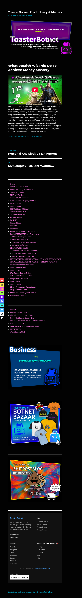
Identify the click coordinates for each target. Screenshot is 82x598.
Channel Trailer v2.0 (18, 215)
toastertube (12, 136)
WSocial (13, 561)
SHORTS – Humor (17, 192)
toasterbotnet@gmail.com (42, 568)
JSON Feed (41, 550)
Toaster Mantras (16, 284)
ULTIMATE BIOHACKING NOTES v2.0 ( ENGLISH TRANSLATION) (35, 259)
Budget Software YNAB (19, 279)
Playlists (13, 226)
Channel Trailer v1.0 (18, 212)
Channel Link (15, 223)
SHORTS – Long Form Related (22, 189)
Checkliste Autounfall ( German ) (25, 251)
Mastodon (13, 555)
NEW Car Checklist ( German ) (24, 254)
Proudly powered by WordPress (43, 592)
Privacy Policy (14, 537)
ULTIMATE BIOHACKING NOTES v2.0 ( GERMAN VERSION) (33, 262)
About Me (14, 228)
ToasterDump (42, 527)
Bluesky (13, 558)
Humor (13, 310)
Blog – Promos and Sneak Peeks (23, 287)
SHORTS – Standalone (19, 187)
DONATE (13, 220)
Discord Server (16, 203)
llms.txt (39, 555)
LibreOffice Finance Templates (22, 265)
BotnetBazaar (42, 530)
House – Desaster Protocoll (23, 256)
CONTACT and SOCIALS (19, 209)
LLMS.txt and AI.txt (20, 245)
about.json (40, 547)
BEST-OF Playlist (17, 195)
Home (12, 184)
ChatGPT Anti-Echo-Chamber (24, 242)
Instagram (13, 550)
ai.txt (38, 558)
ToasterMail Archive (18, 267)
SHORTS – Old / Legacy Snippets (23, 293)
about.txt (40, 552)
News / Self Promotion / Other (22, 318)
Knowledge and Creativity (20, 312)
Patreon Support (16, 217)
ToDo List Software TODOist (21, 276)
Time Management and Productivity (24, 326)
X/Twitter (13, 564)
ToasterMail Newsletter (19, 198)
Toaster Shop (15, 206)
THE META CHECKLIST (19, 248)
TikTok (12, 552)
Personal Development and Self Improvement (28, 321)
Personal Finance (36, 136)
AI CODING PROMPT (20, 240)
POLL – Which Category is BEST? (23, 201)
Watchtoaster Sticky (18, 332)
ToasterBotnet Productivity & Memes (35, 12)
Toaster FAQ (15, 270)
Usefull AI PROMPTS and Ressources (24, 234)
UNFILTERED (15, 329)
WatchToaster (42, 524)
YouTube (13, 547)
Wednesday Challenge (19, 295)
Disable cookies (19, 577)
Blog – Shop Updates (18, 290)
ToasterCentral (16, 281)
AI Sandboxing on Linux (21, 237)
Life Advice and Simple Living (21, 315)
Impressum (14, 535)
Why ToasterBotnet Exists (20, 273)
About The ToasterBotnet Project (23, 231)
